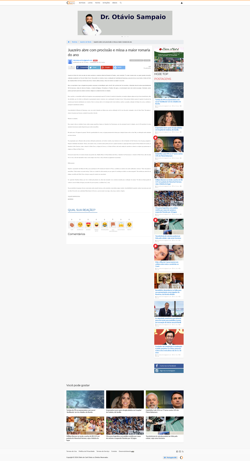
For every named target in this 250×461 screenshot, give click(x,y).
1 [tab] (122, 37)
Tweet (94, 67)
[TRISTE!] (129, 224)
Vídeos (114, 3)
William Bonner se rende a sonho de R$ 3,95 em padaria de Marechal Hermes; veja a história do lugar (169, 182)
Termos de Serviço (102, 451)
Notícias (82, 3)
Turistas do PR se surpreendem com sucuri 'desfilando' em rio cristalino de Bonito (168, 102)
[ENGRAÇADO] (104, 224)
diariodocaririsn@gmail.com (163, 106)
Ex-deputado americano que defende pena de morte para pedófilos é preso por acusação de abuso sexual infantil (168, 320)
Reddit (119, 67)
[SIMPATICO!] (80, 224)
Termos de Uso (71, 451)
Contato (114, 451)
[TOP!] (71, 224)
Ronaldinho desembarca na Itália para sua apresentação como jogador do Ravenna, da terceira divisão (168, 292)
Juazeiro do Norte (136, 60)
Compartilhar (84, 67)
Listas (90, 3)
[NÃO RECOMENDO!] (113, 224)
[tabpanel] (125, 23)
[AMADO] (88, 224)
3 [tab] (128, 37)
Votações (106, 3)
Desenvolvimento (125, 451)
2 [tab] (125, 37)
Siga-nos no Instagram (167, 371)
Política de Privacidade (87, 451)
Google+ (107, 67)
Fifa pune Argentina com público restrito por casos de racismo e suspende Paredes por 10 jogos (166, 210)
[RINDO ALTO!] (96, 224)
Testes (97, 3)
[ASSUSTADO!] (121, 224)
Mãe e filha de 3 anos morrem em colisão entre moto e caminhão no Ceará (167, 264)
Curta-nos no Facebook (168, 366)
